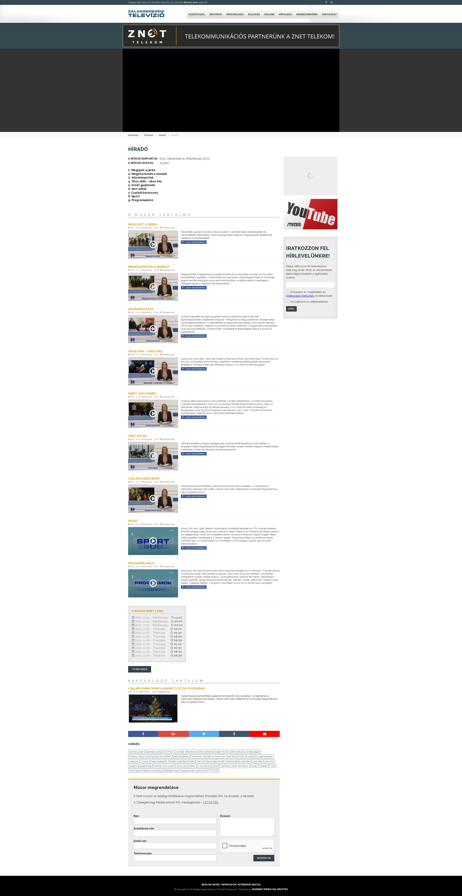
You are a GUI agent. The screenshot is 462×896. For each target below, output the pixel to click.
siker (215, 766)
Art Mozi (169, 752)
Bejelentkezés (211, 884)
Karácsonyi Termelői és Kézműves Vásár (211, 756)
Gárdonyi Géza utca (139, 756)
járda (176, 756)
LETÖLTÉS (210, 802)
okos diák (257, 761)
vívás (272, 766)
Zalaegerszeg (171, 770)
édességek (254, 752)
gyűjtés (155, 756)
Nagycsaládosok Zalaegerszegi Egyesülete (172, 761)
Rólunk (269, 14)
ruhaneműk (204, 766)
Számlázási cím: (144, 828)
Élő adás (254, 14)
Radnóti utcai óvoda (163, 766)
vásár (254, 766)
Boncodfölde (206, 752)
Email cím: (140, 841)
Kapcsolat (329, 14)
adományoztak (136, 752)
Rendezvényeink (307, 14)
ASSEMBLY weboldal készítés (270, 889)
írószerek (166, 756)
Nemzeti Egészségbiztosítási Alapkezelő (217, 761)
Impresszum (228, 884)
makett (251, 756)
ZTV (209, 770)
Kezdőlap (133, 135)
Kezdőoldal (197, 14)
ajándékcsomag (154, 752)
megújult (133, 761)
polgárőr (133, 766)
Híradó (162, 135)
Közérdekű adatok (249, 884)
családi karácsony (237, 752)
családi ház (220, 752)
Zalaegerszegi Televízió (192, 770)
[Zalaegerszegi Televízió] (146, 14)
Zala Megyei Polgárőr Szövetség (145, 770)
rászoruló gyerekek (185, 766)
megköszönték (265, 756)
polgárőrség (146, 766)
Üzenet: (225, 816)
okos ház (269, 761)
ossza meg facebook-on (195, 242)
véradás (263, 766)
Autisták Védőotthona (186, 752)
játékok (185, 756)
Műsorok (216, 14)
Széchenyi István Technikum (235, 766)
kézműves (239, 756)
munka (144, 761)
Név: (137, 816)
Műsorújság (235, 14)
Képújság (285, 14)
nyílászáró (245, 761)
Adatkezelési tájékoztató (300, 295)
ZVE (216, 770)
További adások (139, 669)
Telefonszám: (143, 853)
